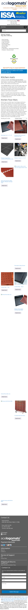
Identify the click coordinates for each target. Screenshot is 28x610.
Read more (4, 138)
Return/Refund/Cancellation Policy (8, 565)
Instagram (5, 532)
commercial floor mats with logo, (11, 598)
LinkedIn (5, 534)
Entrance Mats (5, 43)
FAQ (2, 556)
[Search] (25, 30)
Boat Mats (4, 47)
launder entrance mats (21, 599)
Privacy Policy (4, 558)
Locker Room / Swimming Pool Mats (10, 48)
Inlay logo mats (6, 599)
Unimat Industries (5, 520)
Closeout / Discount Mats (8, 49)
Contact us (3, 551)
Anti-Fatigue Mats (6, 44)
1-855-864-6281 (13, 23)
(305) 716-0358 (13, 21)
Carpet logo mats (23, 598)
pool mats (3, 600)
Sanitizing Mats (5, 40)
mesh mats (13, 599)
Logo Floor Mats (5, 42)
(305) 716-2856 (7, 526)
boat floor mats (10, 600)
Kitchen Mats (5, 46)
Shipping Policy (4, 563)
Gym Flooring (5, 39)
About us (3, 550)
